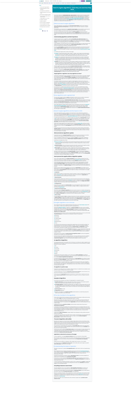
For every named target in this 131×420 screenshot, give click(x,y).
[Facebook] (43, 31)
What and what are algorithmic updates (45, 14)
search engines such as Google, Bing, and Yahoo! (74, 18)
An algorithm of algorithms (43, 19)
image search (63, 84)
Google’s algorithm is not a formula (44, 18)
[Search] (91, 3)
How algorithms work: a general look (44, 10)
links (58, 55)
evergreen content (79, 159)
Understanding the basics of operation (45, 25)
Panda (61, 83)
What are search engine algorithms (44, 7)
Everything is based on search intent (45, 26)
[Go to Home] (41, 1)
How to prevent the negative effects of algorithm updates (45, 16)
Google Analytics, (85, 191)
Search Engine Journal (83, 204)
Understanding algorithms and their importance (44, 9)
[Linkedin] (45, 31)
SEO (55, 118)
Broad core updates (58, 141)
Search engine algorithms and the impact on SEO (45, 13)
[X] (47, 31)
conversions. (59, 174)
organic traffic (80, 123)
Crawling (56, 53)
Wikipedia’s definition (62, 207)
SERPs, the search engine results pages (77, 18)
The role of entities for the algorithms (45, 22)
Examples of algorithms (43, 21)
